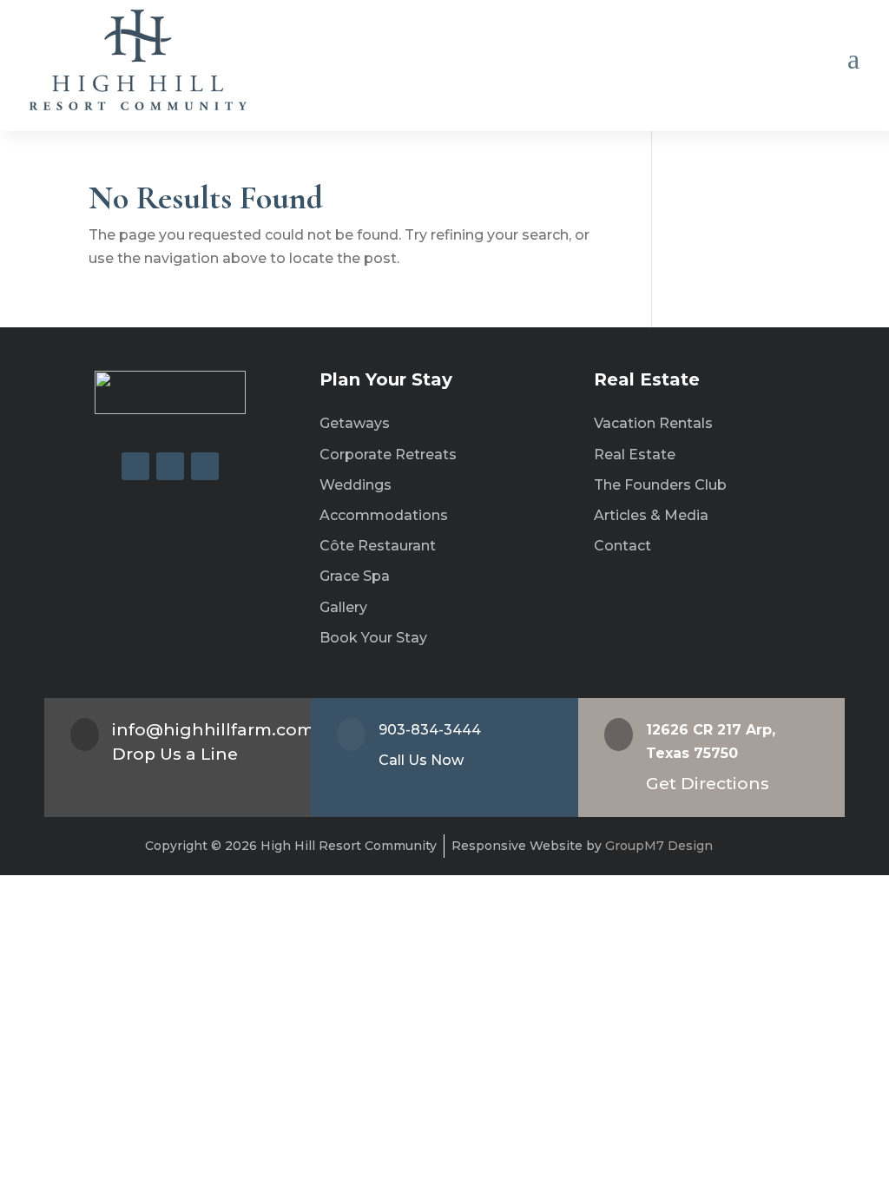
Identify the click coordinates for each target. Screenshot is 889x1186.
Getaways (354, 423)
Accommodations (383, 515)
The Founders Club (660, 485)
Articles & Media (651, 515)
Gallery (343, 607)
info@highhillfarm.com (213, 730)
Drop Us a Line (175, 754)
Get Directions (707, 784)
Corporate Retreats (388, 454)
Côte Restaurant (377, 545)
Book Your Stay (373, 637)
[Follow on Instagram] (170, 466)
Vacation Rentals (653, 423)
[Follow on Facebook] (135, 466)
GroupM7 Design (657, 845)
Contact (622, 545)
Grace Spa (354, 576)
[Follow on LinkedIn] (205, 466)
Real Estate (634, 454)
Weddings (355, 485)
